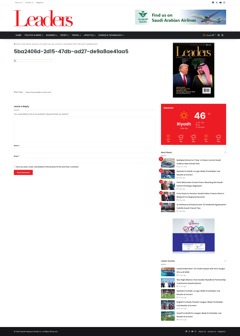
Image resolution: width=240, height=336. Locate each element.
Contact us (29, 2)
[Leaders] (43, 18)
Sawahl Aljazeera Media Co (30, 332)
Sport (63, 35)
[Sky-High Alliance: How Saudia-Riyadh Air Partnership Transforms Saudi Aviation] (168, 282)
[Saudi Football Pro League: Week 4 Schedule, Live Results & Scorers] (168, 316)
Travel (75, 35)
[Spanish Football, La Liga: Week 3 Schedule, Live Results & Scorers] (168, 294)
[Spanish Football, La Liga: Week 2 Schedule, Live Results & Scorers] (168, 174)
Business (51, 35)
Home (18, 35)
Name (17, 146)
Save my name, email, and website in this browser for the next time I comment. (47, 167)
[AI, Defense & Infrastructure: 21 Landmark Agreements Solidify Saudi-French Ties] (168, 207)
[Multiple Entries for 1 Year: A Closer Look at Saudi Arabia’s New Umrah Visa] (168, 163)
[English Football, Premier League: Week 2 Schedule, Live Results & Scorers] (168, 305)
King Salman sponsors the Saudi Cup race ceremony (42, 44)
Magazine (39, 2)
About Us (18, 2)
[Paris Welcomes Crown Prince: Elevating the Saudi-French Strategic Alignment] (168, 185)
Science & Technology (110, 35)
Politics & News (33, 35)
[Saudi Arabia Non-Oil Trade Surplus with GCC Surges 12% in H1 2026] (168, 271)
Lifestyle (89, 35)
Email (17, 156)
